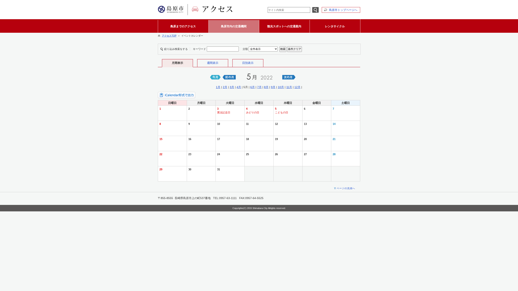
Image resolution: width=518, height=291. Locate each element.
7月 (259, 87)
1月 (218, 87)
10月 (281, 87)
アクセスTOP (169, 35)
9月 (273, 87)
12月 (297, 87)
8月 (266, 87)
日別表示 (248, 62)
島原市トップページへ (343, 10)
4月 (239, 87)
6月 (252, 87)
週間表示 (212, 62)
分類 (245, 49)
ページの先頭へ (346, 188)
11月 (289, 87)
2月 (225, 87)
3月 (232, 87)
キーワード (199, 49)
